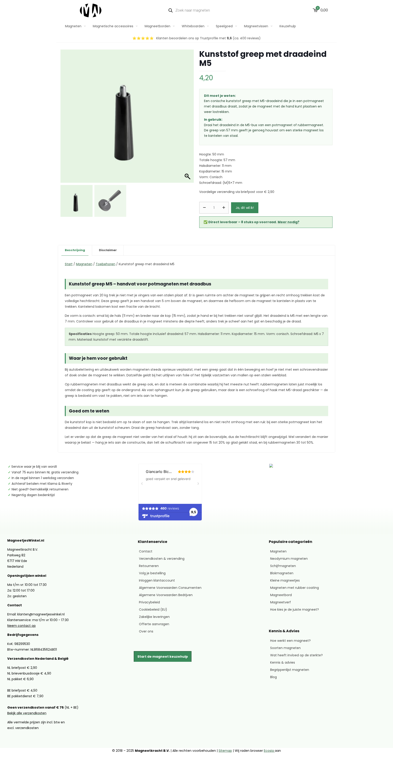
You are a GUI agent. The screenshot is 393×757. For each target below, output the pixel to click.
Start (69, 264)
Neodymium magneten (289, 558)
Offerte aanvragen (154, 624)
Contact (145, 551)
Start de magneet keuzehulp (162, 656)
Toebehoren (105, 264)
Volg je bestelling (152, 573)
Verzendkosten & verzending (161, 558)
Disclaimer (108, 250)
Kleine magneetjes (285, 580)
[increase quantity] (224, 207)
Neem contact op (21, 625)
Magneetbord (281, 595)
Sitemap (225, 750)
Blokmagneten (281, 573)
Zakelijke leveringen (154, 617)
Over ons (146, 631)
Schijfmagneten (283, 566)
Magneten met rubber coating (294, 587)
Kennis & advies (282, 662)
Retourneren (149, 566)
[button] (186, 122)
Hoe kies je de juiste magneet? (294, 609)
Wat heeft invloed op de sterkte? (296, 655)
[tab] (75, 250)
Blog (273, 677)
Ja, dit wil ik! (245, 207)
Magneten (84, 264)
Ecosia (269, 750)
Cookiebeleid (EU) (153, 609)
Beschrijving (75, 250)
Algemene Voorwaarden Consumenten (170, 587)
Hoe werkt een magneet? (290, 640)
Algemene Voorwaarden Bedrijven (166, 595)
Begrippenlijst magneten (289, 669)
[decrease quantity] (204, 207)
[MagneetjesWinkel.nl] (90, 10)
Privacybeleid (149, 602)
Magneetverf (280, 602)
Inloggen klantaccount (157, 580)
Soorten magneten (285, 648)
